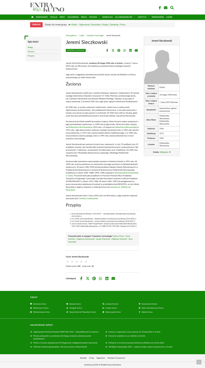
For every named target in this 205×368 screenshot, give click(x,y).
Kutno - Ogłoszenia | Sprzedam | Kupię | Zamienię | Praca (98, 25)
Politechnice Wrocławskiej (79, 127)
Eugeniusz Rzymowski (86, 239)
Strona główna (71, 35)
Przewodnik (158, 17)
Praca (84, 17)
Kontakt (83, 358)
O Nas (91, 358)
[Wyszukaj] (172, 7)
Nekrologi (107, 17)
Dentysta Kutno (39, 304)
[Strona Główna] (32, 17)
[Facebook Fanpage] (159, 8)
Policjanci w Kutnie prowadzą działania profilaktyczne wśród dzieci (136, 343)
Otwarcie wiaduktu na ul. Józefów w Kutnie (126, 336)
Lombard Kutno (111, 304)
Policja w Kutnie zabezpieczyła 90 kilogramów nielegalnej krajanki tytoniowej (65, 343)
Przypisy (31, 56)
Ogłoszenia (73, 17)
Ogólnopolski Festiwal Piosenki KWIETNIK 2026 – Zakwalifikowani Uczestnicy (66, 332)
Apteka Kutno (75, 304)
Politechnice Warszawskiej (125, 127)
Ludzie (169, 17)
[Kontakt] (165, 8)
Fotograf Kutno (75, 308)
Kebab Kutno (147, 312)
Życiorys (31, 52)
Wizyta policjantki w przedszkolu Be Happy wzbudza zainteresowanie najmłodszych (62, 337)
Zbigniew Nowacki (119, 239)
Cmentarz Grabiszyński (88, 198)
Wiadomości (42, 17)
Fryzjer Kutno (111, 308)
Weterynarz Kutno (41, 308)
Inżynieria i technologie (95, 35)
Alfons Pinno (118, 236)
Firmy (62, 17)
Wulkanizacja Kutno (41, 312)
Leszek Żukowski (103, 239)
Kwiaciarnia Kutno (149, 304)
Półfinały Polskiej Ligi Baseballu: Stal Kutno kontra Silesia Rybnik (60, 347)
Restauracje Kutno (113, 312)
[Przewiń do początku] (198, 362)
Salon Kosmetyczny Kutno (152, 308)
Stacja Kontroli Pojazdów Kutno (82, 312)
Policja (53, 17)
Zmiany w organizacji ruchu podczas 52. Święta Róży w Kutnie (134, 332)
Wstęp (30, 47)
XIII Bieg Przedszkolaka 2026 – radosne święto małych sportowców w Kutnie (140, 347)
